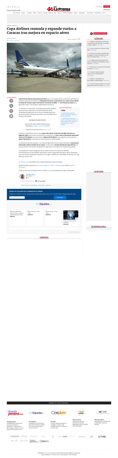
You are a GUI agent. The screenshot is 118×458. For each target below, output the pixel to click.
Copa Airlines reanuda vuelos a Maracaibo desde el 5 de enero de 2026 (69, 114)
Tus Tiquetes (73, 437)
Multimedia (81, 13)
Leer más (99, 45)
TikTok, (52, 165)
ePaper (105, 9)
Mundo (45, 13)
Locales (23, 13)
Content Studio (63, 437)
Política (34, 13)
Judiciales (29, 13)
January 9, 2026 (46, 129)
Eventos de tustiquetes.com (74, 232)
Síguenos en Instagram (100, 33)
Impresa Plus (24, 441)
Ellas (55, 13)
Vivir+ (103, 13)
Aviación (27, 185)
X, (54, 165)
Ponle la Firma (97, 13)
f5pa (102, 437)
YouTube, (40, 165)
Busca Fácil (82, 437)
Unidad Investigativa (68, 13)
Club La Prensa (16, 13)
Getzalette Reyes (11, 38)
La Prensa (24, 437)
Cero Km (44, 441)
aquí (47, 170)
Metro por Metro (15, 441)
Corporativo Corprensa (15, 437)
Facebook (58, 165)
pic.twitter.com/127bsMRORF (41, 126)
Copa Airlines (42, 185)
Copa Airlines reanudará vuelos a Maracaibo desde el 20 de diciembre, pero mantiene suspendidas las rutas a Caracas (69, 121)
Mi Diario (34, 437)
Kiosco (108, 9)
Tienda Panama (34, 441)
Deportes (50, 13)
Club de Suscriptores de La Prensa (92, 437)
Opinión (76, 13)
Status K (59, 13)
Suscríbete (106, 6)
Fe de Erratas (90, 13)
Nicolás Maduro (33, 185)
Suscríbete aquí (23, 162)
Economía (40, 13)
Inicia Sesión (99, 6)
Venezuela (48, 185)
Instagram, (46, 165)
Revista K (53, 437)
